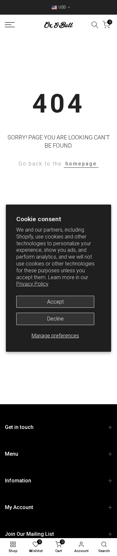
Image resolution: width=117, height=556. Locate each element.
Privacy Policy (32, 284)
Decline (55, 319)
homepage (81, 164)
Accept (55, 302)
